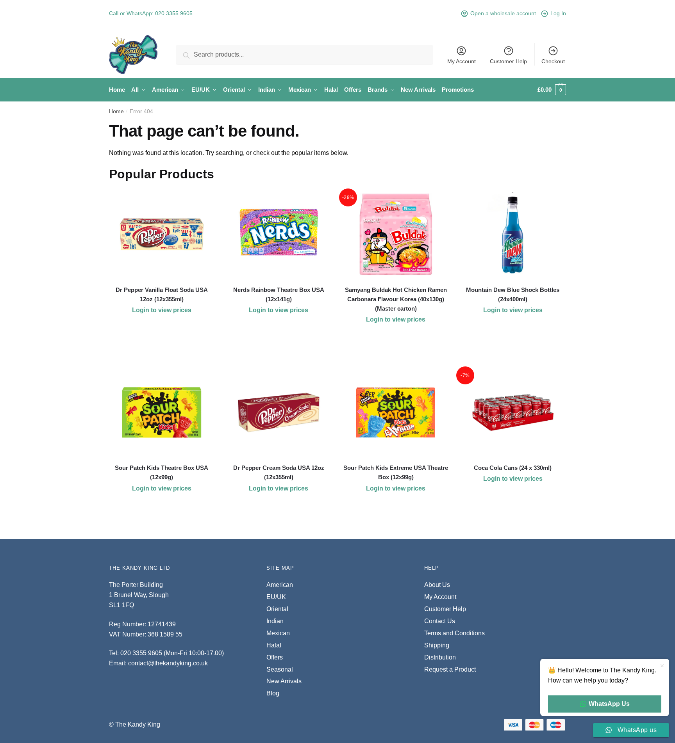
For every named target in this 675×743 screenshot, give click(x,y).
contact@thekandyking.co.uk (168, 663)
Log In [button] (558, 13)
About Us (437, 584)
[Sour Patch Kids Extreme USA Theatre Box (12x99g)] (395, 412)
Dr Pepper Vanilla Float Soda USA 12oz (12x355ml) (162, 294)
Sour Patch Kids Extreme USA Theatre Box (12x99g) (395, 472)
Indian (275, 621)
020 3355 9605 (174, 13)
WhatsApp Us (609, 703)
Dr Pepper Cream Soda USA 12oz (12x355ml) (278, 472)
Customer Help (508, 61)
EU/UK (276, 597)
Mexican (278, 633)
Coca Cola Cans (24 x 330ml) (513, 467)
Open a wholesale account (503, 13)
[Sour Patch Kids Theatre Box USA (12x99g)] (161, 412)
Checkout (553, 61)
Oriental (277, 609)
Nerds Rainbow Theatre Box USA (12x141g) (278, 294)
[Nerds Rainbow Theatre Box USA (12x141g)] (279, 234)
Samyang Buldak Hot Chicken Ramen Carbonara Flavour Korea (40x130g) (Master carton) (396, 299)
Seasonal (279, 669)
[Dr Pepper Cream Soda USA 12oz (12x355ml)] (279, 412)
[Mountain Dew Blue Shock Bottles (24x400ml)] (513, 234)
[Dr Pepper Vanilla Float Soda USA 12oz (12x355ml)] (161, 234)
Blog (272, 693)
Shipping (436, 645)
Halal (273, 645)
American (279, 584)
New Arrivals (284, 681)
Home (116, 111)
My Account (461, 61)
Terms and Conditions (454, 633)
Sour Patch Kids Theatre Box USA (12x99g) (161, 472)
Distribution (440, 657)
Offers (274, 657)
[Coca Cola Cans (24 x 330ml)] (513, 412)
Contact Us (439, 621)
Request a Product (450, 669)
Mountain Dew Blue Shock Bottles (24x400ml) (512, 294)
